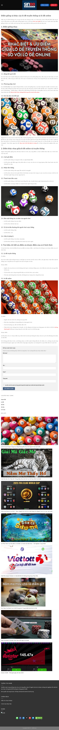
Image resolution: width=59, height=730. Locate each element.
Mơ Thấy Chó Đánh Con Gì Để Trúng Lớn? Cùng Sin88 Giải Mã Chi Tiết (19, 608)
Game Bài (3, 399)
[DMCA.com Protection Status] (38, 718)
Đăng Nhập (44, 5)
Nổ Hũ (2, 404)
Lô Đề (2, 402)
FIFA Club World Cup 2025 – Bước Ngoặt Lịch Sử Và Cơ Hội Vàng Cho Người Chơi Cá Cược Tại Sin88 (26, 511)
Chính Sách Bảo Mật (6, 703)
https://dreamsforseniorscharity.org (25, 691)
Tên (4, 365)
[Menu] (2, 5)
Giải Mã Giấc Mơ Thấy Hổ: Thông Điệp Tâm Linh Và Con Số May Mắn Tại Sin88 (21, 479)
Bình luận (5, 353)
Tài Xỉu (2, 407)
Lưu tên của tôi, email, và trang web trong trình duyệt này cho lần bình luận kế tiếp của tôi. (24, 385)
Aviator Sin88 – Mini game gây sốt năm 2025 (12, 672)
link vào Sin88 (36, 21)
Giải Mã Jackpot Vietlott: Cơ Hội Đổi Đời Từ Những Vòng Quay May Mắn (19, 575)
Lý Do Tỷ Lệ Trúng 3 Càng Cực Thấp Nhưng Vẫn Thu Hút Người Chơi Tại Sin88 (20, 446)
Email (4, 372)
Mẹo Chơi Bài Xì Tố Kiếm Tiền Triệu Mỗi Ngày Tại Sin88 (15, 640)
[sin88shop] (29, 5)
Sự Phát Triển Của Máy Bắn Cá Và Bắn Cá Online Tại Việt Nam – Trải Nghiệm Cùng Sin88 (23, 543)
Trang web (5, 378)
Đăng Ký (53, 5)
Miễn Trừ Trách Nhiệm (6, 700)
